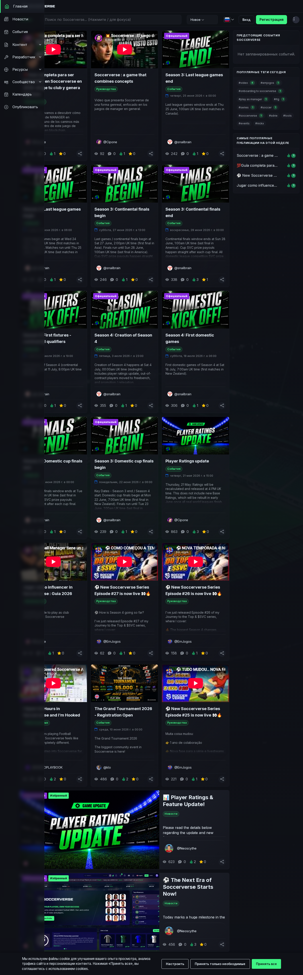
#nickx (259, 123)
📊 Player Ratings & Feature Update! (188, 800)
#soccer (268, 107)
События (174, 89)
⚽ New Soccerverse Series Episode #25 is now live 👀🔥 (193, 711)
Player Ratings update (187, 461)
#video (246, 82)
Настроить (175, 964)
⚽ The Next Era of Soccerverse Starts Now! (188, 887)
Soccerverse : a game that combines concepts (120, 78)
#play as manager (252, 99)
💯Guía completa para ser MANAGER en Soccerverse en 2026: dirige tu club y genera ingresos (52, 84)
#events (244, 123)
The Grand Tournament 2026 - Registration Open (123, 711)
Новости (171, 813)
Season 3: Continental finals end (192, 212)
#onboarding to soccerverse (260, 91)
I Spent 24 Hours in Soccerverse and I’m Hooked (51, 711)
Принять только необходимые (220, 964)
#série (273, 115)
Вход (246, 20)
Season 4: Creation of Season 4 (123, 338)
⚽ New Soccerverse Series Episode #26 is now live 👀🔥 (193, 590)
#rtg (279, 99)
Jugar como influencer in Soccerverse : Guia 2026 (48, 590)
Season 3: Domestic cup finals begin (123, 464)
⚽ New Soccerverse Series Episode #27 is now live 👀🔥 (122, 590)
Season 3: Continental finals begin (121, 212)
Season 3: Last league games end (194, 78)
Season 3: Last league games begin (52, 212)
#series (246, 107)
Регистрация (271, 19)
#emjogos (270, 82)
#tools (287, 115)
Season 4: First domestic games (189, 338)
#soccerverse (250, 115)
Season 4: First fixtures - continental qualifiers (47, 338)
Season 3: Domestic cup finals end (52, 464)
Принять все (266, 964)
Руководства (106, 89)
